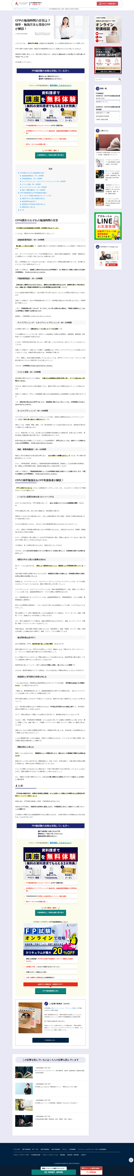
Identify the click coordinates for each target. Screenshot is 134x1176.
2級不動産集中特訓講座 (102, 116)
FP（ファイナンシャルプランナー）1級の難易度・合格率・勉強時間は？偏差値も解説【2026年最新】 (112, 175)
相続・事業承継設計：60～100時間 (33, 190)
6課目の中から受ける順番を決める (33, 198)
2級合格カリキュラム (102, 101)
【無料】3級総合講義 (102, 119)
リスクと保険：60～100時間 (31, 184)
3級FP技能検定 (56, 1149)
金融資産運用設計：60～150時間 (33, 176)
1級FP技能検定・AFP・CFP (30, 1149)
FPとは (64, 1149)
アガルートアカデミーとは (50, 1155)
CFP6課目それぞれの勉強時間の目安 (32, 173)
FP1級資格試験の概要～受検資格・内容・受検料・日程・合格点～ (54, 1119)
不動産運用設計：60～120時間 (32, 178)
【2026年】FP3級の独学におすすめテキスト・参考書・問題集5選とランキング (108, 153)
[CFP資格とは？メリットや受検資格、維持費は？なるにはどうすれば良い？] (24, 1105)
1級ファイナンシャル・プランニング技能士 (64, 1008)
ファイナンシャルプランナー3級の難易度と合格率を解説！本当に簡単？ (112, 162)
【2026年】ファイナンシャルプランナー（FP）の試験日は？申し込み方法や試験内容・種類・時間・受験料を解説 (112, 189)
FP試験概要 (72, 1149)
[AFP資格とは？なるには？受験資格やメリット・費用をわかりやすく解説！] (24, 1088)
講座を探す (109, 3)
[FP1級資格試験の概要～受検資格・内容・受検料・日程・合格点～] (24, 1121)
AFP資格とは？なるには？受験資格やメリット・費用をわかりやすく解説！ (56, 1087)
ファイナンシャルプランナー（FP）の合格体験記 (92, 1149)
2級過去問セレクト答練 (102, 113)
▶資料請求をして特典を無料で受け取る (50, 155)
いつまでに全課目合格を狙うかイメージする (36, 195)
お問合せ (83, 1155)
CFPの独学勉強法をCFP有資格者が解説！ (34, 193)
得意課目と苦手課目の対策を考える (33, 204)
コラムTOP (16, 1149)
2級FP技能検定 (45, 1149)
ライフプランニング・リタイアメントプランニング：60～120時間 (43, 181)
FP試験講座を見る (49, 1040)
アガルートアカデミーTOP (21, 1155)
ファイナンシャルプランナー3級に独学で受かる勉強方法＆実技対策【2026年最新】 (112, 202)
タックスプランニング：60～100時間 (34, 187)
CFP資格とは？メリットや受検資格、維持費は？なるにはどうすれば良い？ (56, 1103)
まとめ (22, 210)
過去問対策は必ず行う (29, 201)
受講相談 (62, 1155)
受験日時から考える (28, 207)
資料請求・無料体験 (73, 1155)
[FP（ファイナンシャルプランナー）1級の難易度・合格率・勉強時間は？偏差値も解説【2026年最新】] (24, 1072)
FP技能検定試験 (35, 1155)
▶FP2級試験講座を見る (51, 991)
